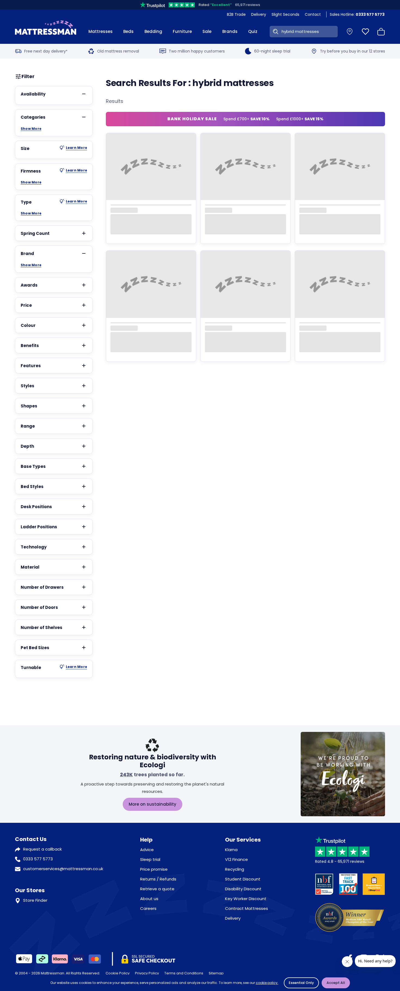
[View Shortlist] (365, 32)
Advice (147, 849)
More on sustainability (152, 804)
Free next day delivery (45, 51)
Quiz (252, 31)
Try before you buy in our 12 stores (352, 51)
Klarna (231, 849)
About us (149, 898)
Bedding (153, 31)
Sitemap (216, 973)
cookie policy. (267, 982)
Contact (313, 14)
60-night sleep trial (272, 51)
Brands (230, 31)
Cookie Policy (118, 973)
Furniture (182, 31)
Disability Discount (243, 889)
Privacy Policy (147, 973)
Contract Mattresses (246, 908)
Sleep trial (150, 859)
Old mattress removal (118, 51)
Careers (148, 908)
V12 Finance (236, 859)
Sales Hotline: (357, 14)
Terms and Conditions (183, 973)
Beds (128, 31)
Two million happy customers (197, 51)
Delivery (258, 14)
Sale (206, 31)
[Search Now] (274, 31)
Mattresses (100, 31)
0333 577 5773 (38, 859)
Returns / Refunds (158, 879)
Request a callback (42, 849)
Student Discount (242, 879)
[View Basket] (381, 32)
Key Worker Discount (245, 898)
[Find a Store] (349, 32)
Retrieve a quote (157, 889)
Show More (31, 129)
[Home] (45, 31)
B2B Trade (236, 14)
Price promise (154, 869)
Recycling (234, 869)
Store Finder (35, 900)
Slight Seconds (285, 14)
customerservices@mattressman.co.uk (63, 869)
